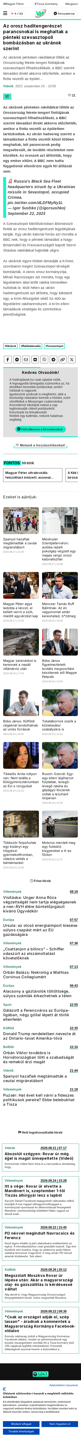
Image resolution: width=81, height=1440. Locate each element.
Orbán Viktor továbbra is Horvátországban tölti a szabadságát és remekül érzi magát (38, 1057)
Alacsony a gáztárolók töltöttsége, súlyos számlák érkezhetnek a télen (37, 993)
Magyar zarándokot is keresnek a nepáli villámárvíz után (19, 665)
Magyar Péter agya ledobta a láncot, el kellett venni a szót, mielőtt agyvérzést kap (20, 610)
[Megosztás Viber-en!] (44, 359)
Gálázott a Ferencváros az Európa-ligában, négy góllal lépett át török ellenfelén (36, 1015)
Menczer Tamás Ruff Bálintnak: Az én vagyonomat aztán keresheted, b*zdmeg (59, 610)
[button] (5, 13)
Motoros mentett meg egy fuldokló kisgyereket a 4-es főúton (58, 849)
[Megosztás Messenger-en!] (17, 359)
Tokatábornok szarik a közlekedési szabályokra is (59, 725)
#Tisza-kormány (46, 4)
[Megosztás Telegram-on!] (53, 359)
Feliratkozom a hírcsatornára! (42, 429)
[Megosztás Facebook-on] (8, 359)
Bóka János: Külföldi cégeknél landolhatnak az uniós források (20, 725)
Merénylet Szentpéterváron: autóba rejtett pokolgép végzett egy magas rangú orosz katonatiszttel (59, 549)
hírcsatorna (66, 13)
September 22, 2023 (26, 213)
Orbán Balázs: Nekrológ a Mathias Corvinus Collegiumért (36, 974)
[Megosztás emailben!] (26, 359)
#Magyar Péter (13, 4)
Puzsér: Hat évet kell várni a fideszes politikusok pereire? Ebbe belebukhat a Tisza (39, 1100)
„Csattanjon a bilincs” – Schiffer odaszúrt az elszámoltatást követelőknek (33, 953)
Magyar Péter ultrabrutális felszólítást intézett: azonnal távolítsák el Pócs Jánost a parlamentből (28, 475)
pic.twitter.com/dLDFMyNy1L (35, 202)
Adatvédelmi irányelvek (63, 1385)
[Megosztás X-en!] (72, 359)
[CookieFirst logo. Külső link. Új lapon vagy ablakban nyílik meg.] (4, 1389)
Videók (8, 86)
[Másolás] (62, 359)
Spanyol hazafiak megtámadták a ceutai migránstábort (20, 543)
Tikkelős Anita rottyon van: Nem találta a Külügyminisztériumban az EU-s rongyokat (21, 780)
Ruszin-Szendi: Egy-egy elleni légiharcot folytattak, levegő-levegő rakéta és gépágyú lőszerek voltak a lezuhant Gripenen (58, 786)
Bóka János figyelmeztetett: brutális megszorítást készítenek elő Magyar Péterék (59, 669)
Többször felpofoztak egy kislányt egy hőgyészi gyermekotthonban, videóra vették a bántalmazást (19, 853)
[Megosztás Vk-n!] (35, 359)
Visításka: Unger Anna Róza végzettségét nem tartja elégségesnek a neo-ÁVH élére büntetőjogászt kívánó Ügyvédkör (39, 904)
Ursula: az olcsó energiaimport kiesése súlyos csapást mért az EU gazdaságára (40, 930)
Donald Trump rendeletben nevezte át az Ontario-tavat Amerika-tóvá (39, 1036)
